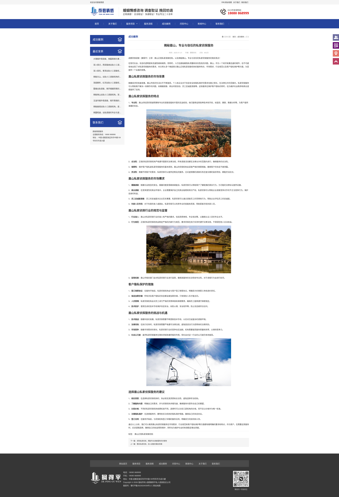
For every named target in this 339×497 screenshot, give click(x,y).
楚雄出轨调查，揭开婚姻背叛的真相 (107, 88)
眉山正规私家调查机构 (144, 434)
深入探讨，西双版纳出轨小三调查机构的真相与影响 (107, 64)
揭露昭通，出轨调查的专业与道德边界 (107, 112)
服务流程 (148, 23)
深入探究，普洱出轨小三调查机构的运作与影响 (107, 70)
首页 (97, 23)
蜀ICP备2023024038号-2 (141, 485)
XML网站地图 (226, 2)
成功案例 (166, 23)
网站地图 (156, 485)
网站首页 (123, 463)
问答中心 (184, 23)
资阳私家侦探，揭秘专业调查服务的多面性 (152, 441)
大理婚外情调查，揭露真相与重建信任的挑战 (107, 58)
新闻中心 (202, 23)
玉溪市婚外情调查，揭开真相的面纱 (107, 100)
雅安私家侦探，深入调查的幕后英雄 (149, 444)
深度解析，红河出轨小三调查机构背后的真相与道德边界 (107, 82)
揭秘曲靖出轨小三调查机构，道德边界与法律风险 (107, 106)
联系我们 (244, 2)
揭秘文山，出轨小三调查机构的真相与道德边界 (107, 76)
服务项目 (130, 23)
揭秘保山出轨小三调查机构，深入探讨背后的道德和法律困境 (107, 94)
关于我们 (236, 2)
